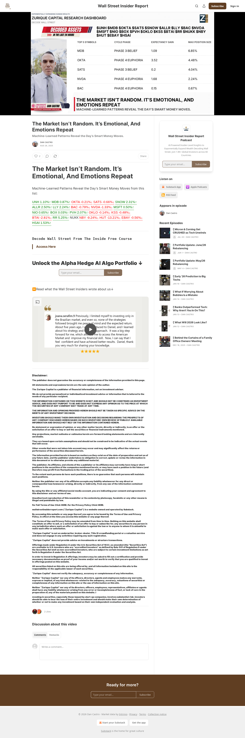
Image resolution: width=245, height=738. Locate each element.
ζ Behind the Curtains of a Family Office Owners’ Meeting (192, 339)
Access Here (46, 247)
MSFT (124, 207)
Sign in (234, 6)
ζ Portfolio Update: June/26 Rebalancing (189, 246)
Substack (106, 730)
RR (61, 217)
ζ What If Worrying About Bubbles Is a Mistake (188, 293)
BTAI (42, 217)
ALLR (42, 207)
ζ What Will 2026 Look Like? (190, 322)
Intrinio (123, 714)
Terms (142, 714)
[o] (90, 329)
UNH (41, 202)
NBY (89, 217)
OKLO (99, 212)
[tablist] (46, 635)
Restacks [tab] (54, 634)
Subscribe (217, 6)
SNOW (126, 202)
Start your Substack (113, 722)
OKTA (81, 202)
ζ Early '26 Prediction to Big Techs (189, 278)
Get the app (139, 722)
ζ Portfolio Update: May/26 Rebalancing (189, 262)
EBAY (132, 217)
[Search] (196, 6)
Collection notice (157, 714)
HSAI (41, 223)
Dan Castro (46, 142)
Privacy (133, 714)
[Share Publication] (204, 6)
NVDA (102, 207)
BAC (80, 207)
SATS (103, 202)
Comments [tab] (40, 634)
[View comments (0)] (221, 65)
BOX (59, 212)
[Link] (27, 172)
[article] (186, 233)
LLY (61, 207)
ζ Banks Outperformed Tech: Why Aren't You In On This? (190, 308)
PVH (79, 212)
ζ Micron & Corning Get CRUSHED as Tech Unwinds (189, 231)
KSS (120, 212)
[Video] (24, 60)
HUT (110, 217)
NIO (41, 212)
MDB (61, 202)
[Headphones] (24, 67)
